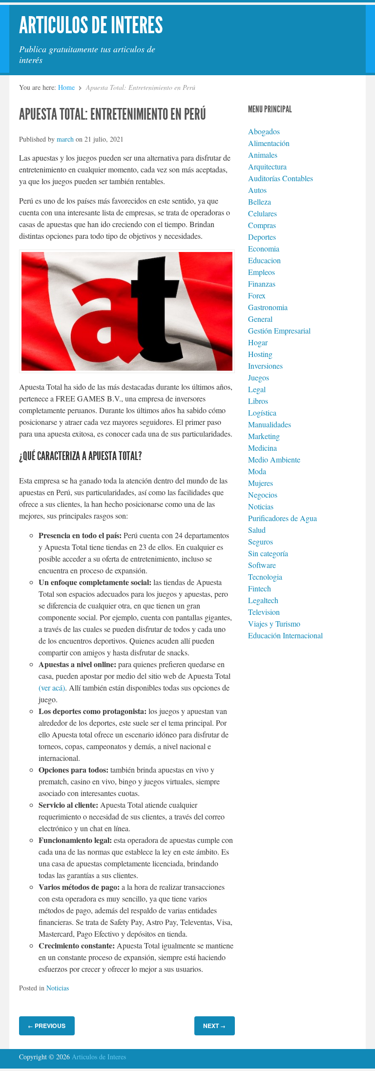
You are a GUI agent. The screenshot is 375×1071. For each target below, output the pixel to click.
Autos (257, 190)
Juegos (258, 377)
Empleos (261, 272)
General (260, 319)
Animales (262, 154)
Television (264, 612)
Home (66, 87)
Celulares (262, 213)
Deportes (262, 236)
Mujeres (260, 483)
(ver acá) (52, 687)
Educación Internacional (285, 635)
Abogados (264, 131)
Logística (262, 412)
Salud (257, 530)
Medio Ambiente (274, 459)
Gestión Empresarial (279, 330)
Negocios (262, 494)
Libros (258, 401)
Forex (257, 295)
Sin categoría (268, 553)
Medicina (262, 447)
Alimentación (269, 143)
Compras (262, 225)
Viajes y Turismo (274, 623)
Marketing (264, 436)
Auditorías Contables (280, 178)
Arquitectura (267, 166)
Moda (257, 471)
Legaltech (263, 600)
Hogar (258, 342)
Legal (257, 389)
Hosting (260, 354)
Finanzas (261, 283)
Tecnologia (265, 576)
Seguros (260, 541)
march (65, 139)
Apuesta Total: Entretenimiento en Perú (112, 114)
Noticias (57, 987)
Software (262, 565)
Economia (263, 248)
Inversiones (265, 365)
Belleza (259, 201)
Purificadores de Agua (282, 518)
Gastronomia (268, 307)
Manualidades (269, 424)
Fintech (259, 588)
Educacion (264, 260)
